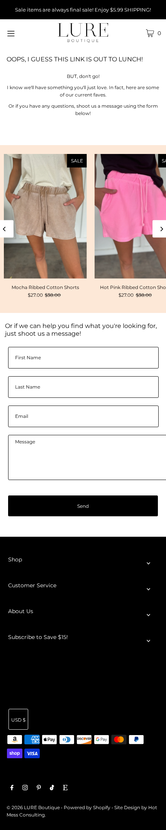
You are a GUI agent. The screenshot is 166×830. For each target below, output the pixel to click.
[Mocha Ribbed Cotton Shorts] (45, 216)
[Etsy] (65, 788)
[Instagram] (25, 788)
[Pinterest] (39, 788)
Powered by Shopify (87, 807)
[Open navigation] (22, 32)
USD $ (18, 720)
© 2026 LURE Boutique (33, 807)
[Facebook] (12, 788)
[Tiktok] (52, 788)
